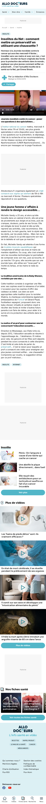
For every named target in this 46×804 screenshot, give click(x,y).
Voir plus (23, 492)
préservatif (6, 347)
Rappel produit (28, 741)
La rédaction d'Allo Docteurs (25, 76)
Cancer (32, 744)
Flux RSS (6, 772)
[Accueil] (23, 731)
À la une (4, 802)
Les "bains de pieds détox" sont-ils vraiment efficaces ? (19, 535)
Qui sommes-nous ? (11, 760)
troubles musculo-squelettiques (18, 247)
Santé (4, 12)
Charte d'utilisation (10, 769)
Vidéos (13, 802)
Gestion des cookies (32, 760)
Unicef (22, 299)
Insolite (19, 28)
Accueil (4, 28)
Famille (27, 12)
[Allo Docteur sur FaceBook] (3, 788)
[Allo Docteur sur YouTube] (9, 788)
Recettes (15, 741)
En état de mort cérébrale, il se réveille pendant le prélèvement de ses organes (22, 569)
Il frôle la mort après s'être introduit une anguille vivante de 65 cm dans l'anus (22, 638)
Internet (16, 364)
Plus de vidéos (15, 502)
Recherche (32, 802)
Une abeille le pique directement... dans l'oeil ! (32, 467)
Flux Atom (28, 772)
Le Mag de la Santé (18, 744)
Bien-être (16, 12)
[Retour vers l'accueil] (23, 4)
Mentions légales (9, 764)
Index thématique (31, 769)
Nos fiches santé (17, 689)
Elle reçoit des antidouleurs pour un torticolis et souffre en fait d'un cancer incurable (31, 481)
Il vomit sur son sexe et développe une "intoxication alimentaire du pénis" (21, 604)
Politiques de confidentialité (30, 765)
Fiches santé (23, 802)
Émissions (40, 12)
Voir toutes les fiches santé (23, 717)
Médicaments (23, 748)
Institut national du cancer (14, 126)
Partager (10, 84)
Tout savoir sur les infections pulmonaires (10, 706)
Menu (41, 802)
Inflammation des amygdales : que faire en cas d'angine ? (32, 705)
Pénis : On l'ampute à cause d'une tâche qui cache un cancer (30, 455)
